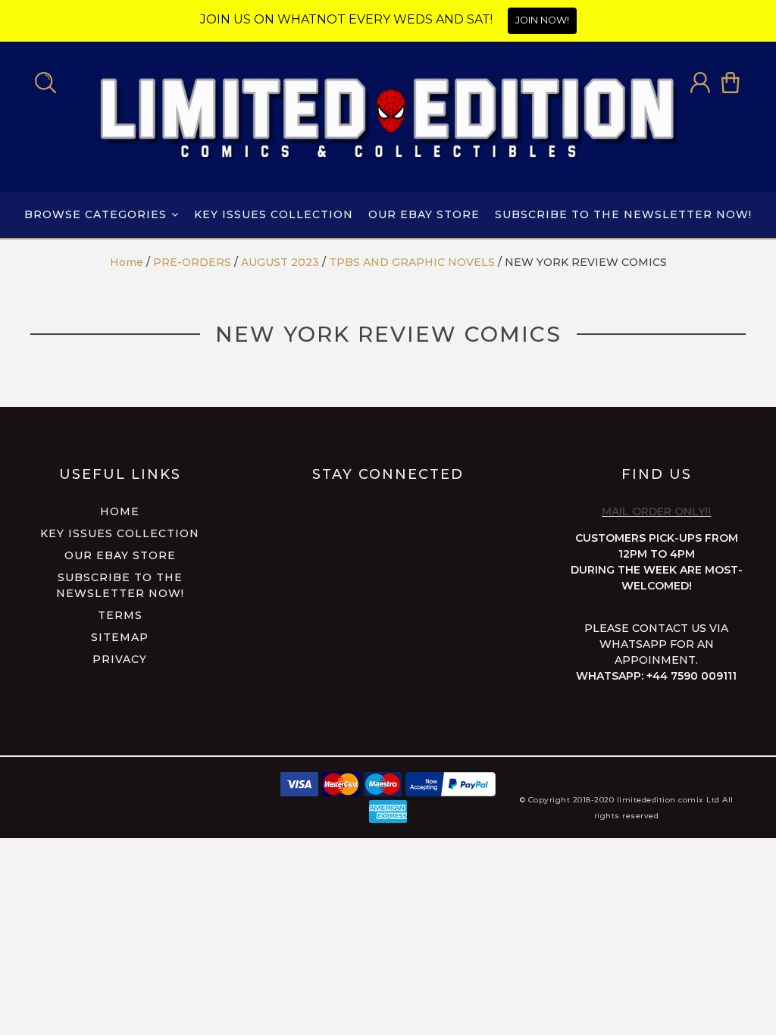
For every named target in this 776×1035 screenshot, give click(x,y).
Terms (120, 615)
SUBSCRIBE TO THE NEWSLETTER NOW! (623, 214)
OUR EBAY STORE (424, 214)
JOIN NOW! (542, 20)
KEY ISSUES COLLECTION (273, 214)
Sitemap (120, 637)
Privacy (119, 659)
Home (119, 511)
